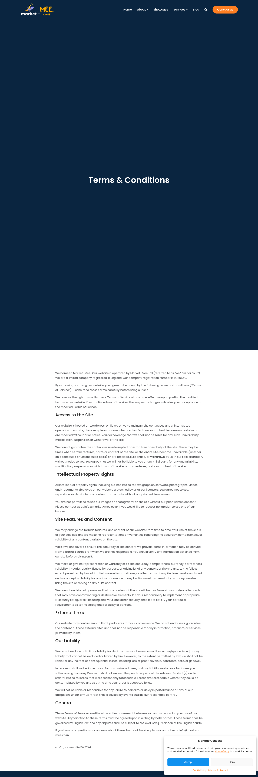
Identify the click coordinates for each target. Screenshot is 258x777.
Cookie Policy (222, 751)
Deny (232, 762)
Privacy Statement (218, 770)
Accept (188, 762)
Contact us (225, 10)
